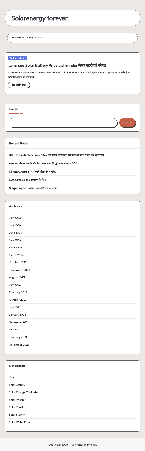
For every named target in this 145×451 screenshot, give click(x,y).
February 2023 (18, 292)
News (12, 377)
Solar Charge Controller (24, 392)
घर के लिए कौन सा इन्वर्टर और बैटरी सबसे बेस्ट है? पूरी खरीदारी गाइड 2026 (44, 163)
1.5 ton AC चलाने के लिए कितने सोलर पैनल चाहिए (32, 171)
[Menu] (131, 18)
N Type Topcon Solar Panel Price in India (33, 188)
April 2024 (15, 247)
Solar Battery (18, 58)
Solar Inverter (17, 399)
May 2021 (14, 329)
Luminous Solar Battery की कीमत (27, 179)
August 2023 (17, 277)
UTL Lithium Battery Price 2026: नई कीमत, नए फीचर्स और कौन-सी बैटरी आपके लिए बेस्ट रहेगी (56, 155)
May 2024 (15, 240)
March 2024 (16, 255)
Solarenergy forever (39, 18)
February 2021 (18, 337)
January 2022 (17, 314)
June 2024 (15, 232)
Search (13, 109)
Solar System (17, 414)
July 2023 (15, 285)
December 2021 (19, 322)
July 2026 (15, 217)
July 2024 (15, 225)
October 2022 (18, 299)
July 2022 (15, 307)
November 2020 (19, 344)
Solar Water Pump (20, 422)
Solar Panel (16, 407)
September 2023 (19, 270)
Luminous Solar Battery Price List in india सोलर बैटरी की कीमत (57, 65)
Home (15, 37)
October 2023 (18, 262)
